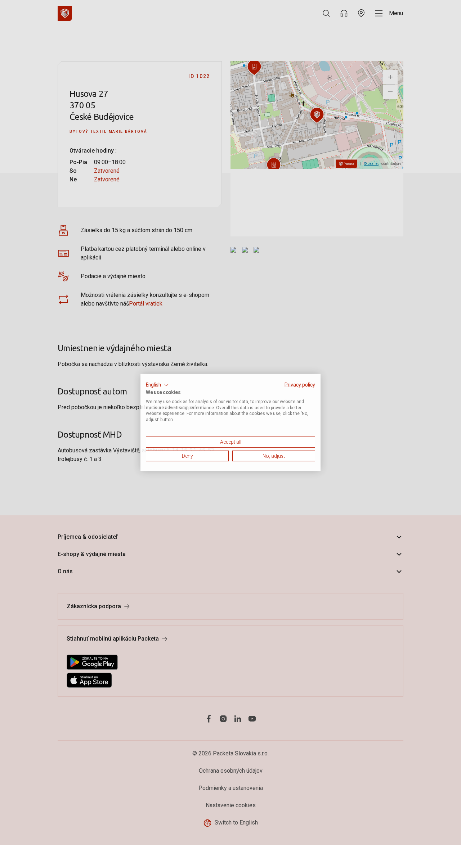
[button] (157, 385)
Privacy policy (300, 385)
